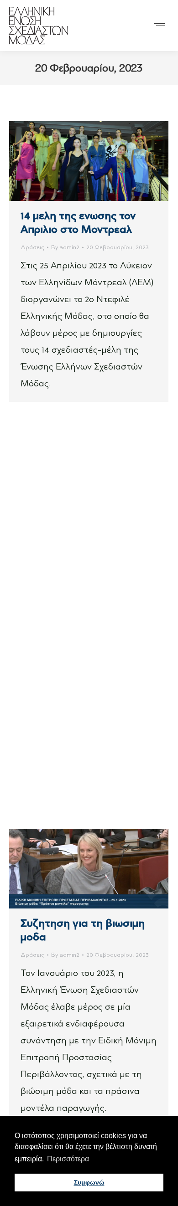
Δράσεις (32, 248)
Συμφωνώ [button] (89, 1182)
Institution (34, 564)
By (65, 248)
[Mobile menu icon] (159, 26)
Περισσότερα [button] (68, 1159)
